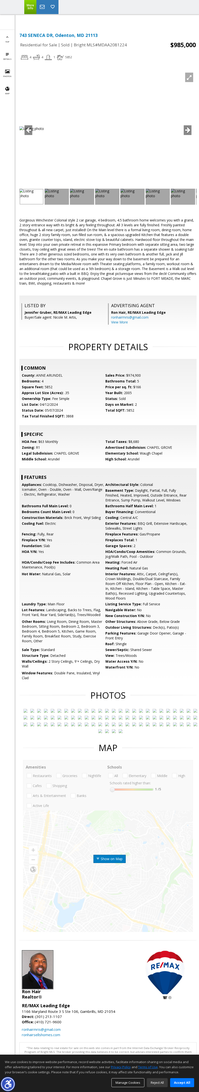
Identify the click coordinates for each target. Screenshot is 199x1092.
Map (7, 93)
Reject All (157, 1082)
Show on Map (111, 858)
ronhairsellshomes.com (41, 1034)
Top (7, 41)
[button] (8, 1084)
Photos (7, 76)
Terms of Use (148, 1067)
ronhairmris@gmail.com (130, 317)
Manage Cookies (128, 1082)
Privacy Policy (121, 1067)
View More (119, 322)
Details (7, 59)
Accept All (182, 1082)
